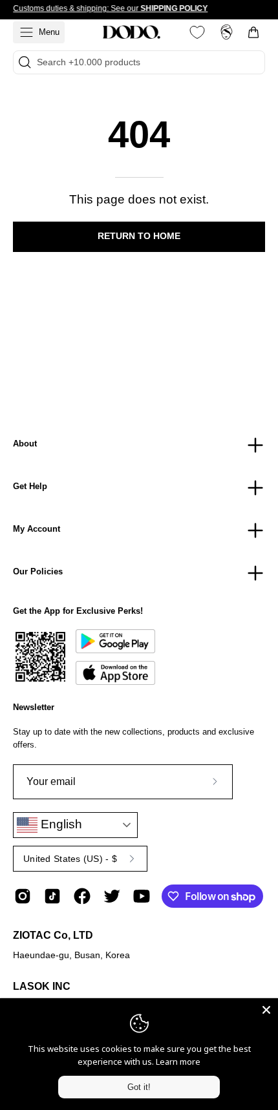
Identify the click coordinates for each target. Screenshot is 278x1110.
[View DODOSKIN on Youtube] (141, 896)
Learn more (178, 1061)
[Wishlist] (197, 32)
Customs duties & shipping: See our (110, 8)
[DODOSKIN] (131, 32)
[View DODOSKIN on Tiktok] (52, 896)
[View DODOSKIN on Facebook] (82, 896)
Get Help (30, 486)
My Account (36, 529)
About (25, 443)
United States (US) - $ (70, 858)
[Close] (266, 1009)
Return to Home (139, 236)
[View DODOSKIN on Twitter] (112, 896)
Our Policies (38, 571)
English (59, 824)
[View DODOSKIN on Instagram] (22, 896)
